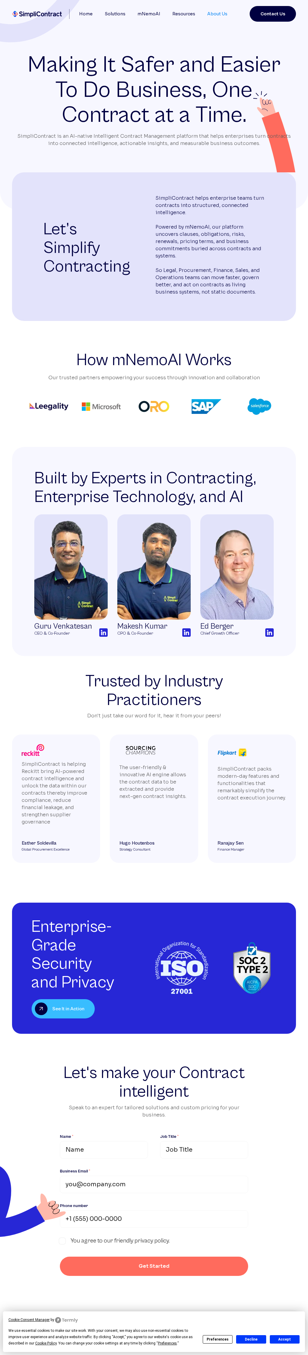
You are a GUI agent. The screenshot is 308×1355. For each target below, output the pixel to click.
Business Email (75, 1171)
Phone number (74, 1205)
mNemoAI (148, 14)
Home (86, 14)
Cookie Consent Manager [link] (29, 1320)
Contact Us (272, 14)
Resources (183, 14)
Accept (284, 1339)
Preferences (218, 1339)
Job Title (169, 1136)
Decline (251, 1339)
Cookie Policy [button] (46, 1343)
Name (66, 1136)
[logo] (38, 14)
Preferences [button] (167, 1343)
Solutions (115, 14)
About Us (217, 14)
